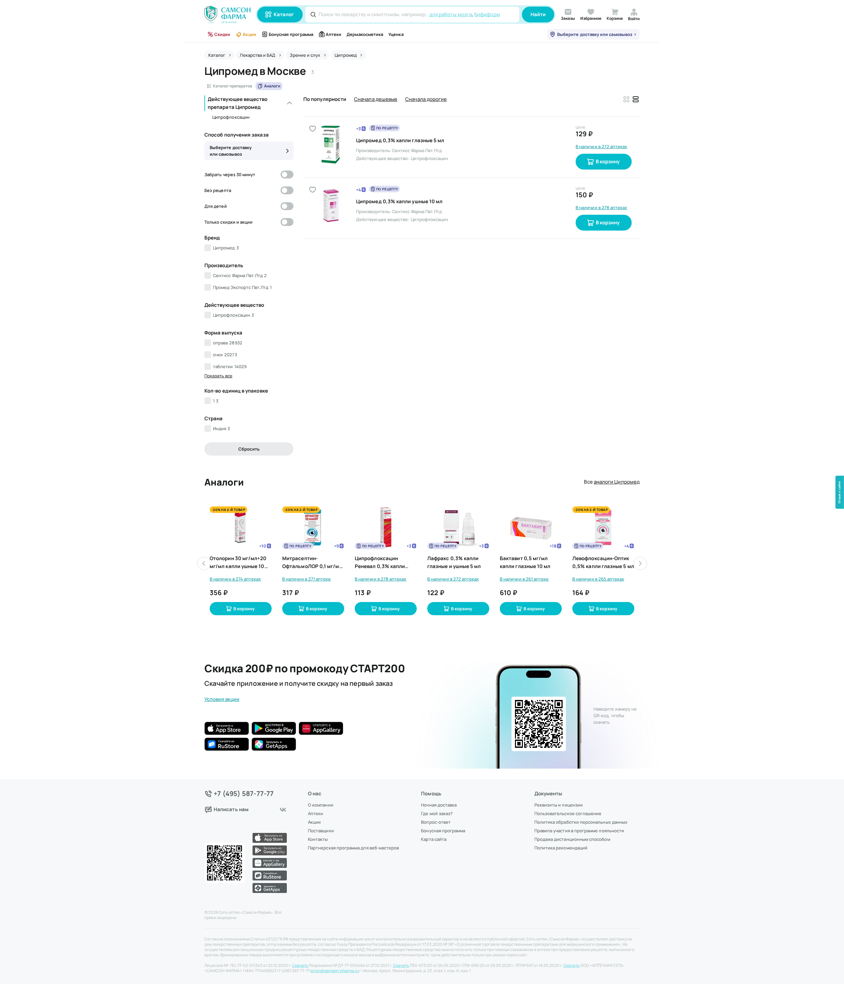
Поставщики (321, 831)
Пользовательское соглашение (568, 813)
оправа (227, 343)
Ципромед (226, 248)
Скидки (222, 34)
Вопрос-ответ (436, 822)
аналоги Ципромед (617, 481)
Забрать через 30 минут (229, 174)
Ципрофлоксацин (231, 117)
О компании (320, 805)
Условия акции (221, 699)
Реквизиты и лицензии (558, 805)
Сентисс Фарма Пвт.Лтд (240, 275)
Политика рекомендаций (561, 848)
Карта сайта (433, 839)
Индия (221, 428)
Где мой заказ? (437, 813)
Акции (249, 34)
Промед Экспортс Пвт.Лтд (242, 287)
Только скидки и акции (228, 222)
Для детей (215, 206)
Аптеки (333, 34)
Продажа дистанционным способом (572, 839)
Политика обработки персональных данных (580, 822)
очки (225, 355)
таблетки (230, 366)
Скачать (300, 965)
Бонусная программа (291, 34)
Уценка (395, 34)
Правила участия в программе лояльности (579, 831)
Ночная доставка (439, 805)
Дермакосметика (365, 34)
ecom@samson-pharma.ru (335, 970)
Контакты (318, 839)
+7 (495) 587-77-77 (244, 794)
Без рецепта (217, 190)
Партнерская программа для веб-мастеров (353, 848)
